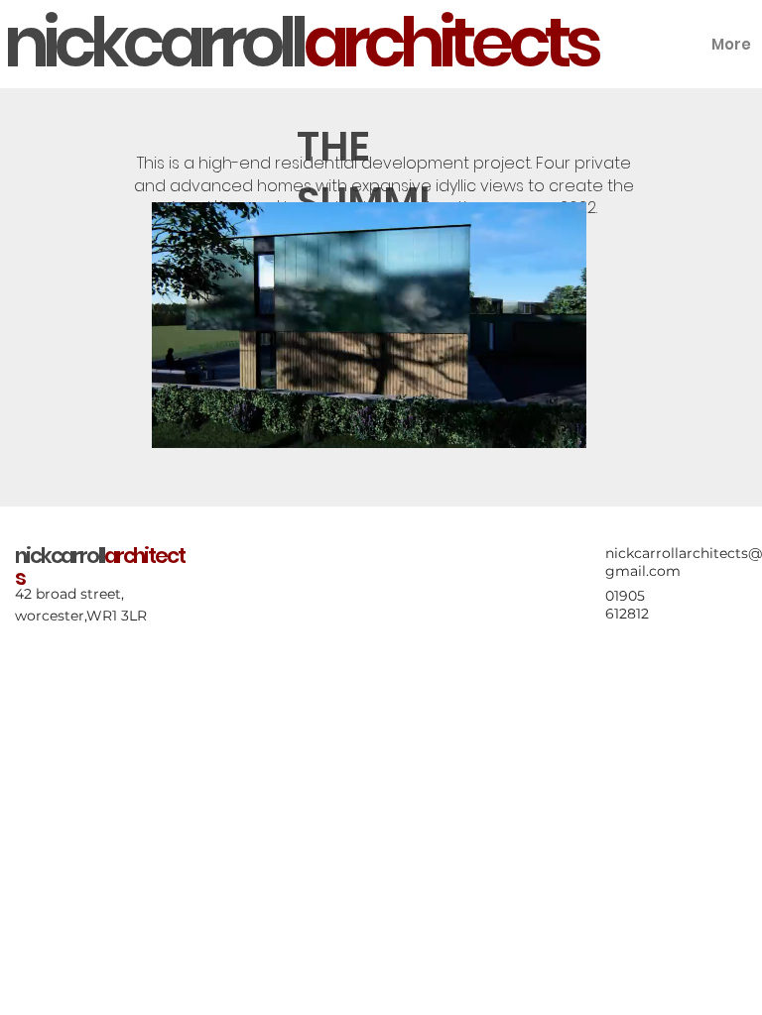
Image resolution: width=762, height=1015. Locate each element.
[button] (551, 424)
